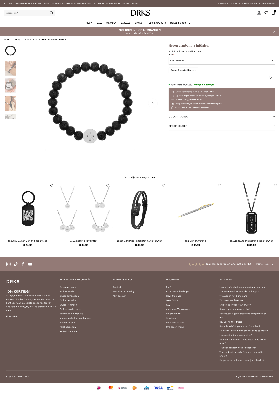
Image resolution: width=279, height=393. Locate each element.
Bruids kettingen (68, 304)
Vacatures (171, 318)
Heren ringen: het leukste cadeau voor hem (242, 287)
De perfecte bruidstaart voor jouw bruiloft (241, 360)
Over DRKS (172, 300)
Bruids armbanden (69, 296)
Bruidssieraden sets (70, 309)
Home (6, 39)
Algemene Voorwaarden (178, 309)
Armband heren (68, 287)
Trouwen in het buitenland (233, 296)
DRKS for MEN (30, 39)
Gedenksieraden (68, 331)
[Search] (51, 13)
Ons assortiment (175, 327)
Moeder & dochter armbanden (75, 318)
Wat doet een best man (231, 300)
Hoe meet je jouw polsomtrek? (235, 335)
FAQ (168, 304)
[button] (51, 185)
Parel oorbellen (68, 327)
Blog (168, 287)
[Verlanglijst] (266, 13)
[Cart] (273, 13)
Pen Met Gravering (195, 241)
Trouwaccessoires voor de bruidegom (239, 291)
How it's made (173, 296)
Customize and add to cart (183, 70)
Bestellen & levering (123, 291)
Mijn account (119, 296)
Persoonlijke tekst (175, 322)
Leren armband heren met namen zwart (139, 241)
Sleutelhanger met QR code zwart (27, 241)
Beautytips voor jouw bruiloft (234, 309)
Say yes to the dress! (230, 322)
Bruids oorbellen (68, 300)
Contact (117, 287)
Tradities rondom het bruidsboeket (237, 347)
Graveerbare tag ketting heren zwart (251, 241)
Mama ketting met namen (84, 241)
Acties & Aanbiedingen (177, 291)
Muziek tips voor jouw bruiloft (235, 304)
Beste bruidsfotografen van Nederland (239, 326)
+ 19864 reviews (267, 3)
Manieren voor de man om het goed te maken (243, 330)
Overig (17, 39)
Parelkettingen (67, 322)
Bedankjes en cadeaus (71, 313)
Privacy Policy (173, 313)
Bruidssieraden (67, 291)
